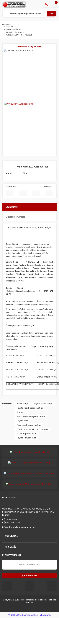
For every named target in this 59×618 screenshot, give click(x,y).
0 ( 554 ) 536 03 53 (11, 522)
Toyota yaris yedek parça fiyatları (32, 429)
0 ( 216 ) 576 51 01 (10, 519)
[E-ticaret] (29, 615)
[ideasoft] (14, 615)
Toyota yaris (22, 420)
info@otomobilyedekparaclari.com (19, 527)
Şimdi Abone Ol (29, 575)
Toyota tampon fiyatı (26, 437)
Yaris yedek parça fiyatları (29, 425)
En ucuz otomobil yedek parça (31, 416)
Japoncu (21, 412)
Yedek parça (22, 403)
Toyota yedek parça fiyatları (30, 408)
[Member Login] (46, 5)
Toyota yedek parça (43, 403)
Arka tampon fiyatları (26, 433)
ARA (51, 13)
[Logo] (14, 5)
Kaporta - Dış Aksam (29, 46)
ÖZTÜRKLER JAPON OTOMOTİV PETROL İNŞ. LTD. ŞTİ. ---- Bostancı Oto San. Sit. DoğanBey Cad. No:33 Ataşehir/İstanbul (28, 511)
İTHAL (25, 173)
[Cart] (54, 5)
